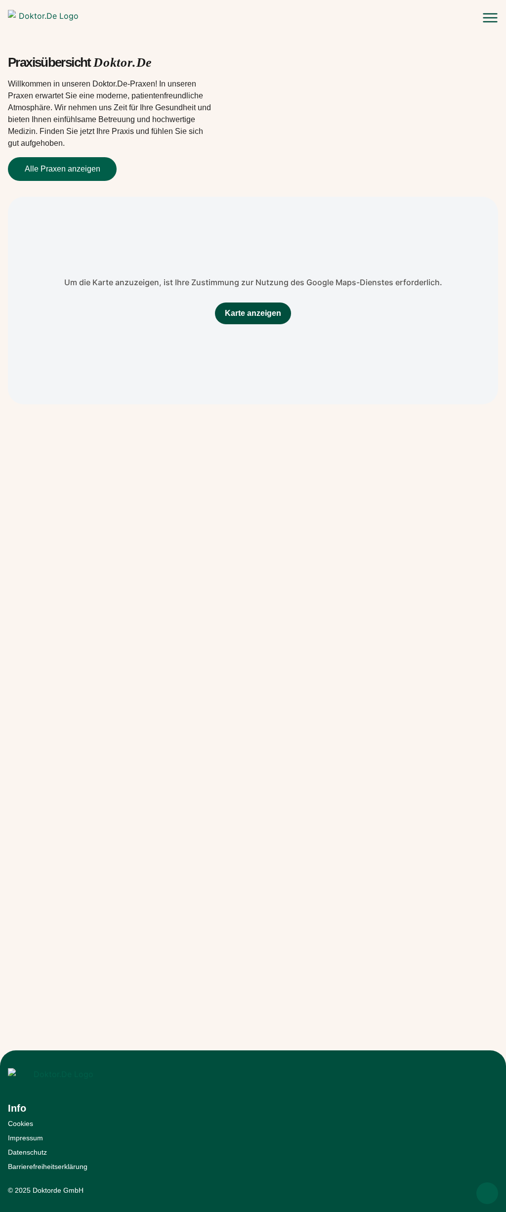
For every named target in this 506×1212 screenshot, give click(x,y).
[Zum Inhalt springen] (487, 1193)
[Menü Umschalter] (490, 18)
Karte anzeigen (253, 313)
